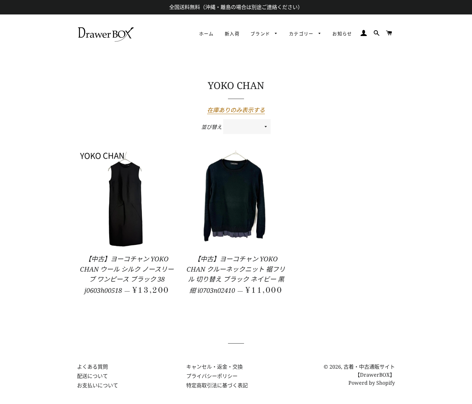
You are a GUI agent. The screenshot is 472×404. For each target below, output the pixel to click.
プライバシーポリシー (212, 376)
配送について (92, 376)
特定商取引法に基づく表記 (217, 385)
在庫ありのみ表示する (236, 110)
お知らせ (342, 34)
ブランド (261, 34)
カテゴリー (302, 34)
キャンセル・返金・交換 (214, 366)
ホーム (206, 34)
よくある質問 (92, 366)
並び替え (211, 126)
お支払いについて (97, 385)
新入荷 (232, 34)
